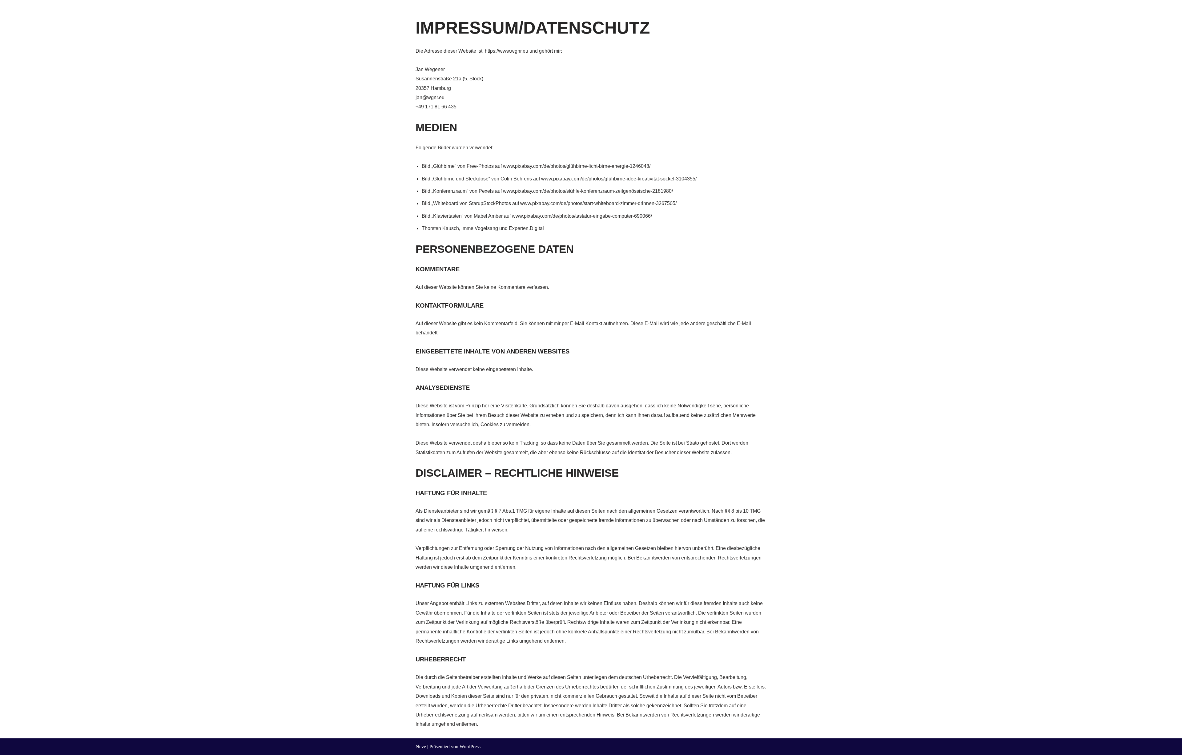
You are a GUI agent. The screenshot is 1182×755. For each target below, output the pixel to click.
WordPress (470, 746)
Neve (421, 746)
